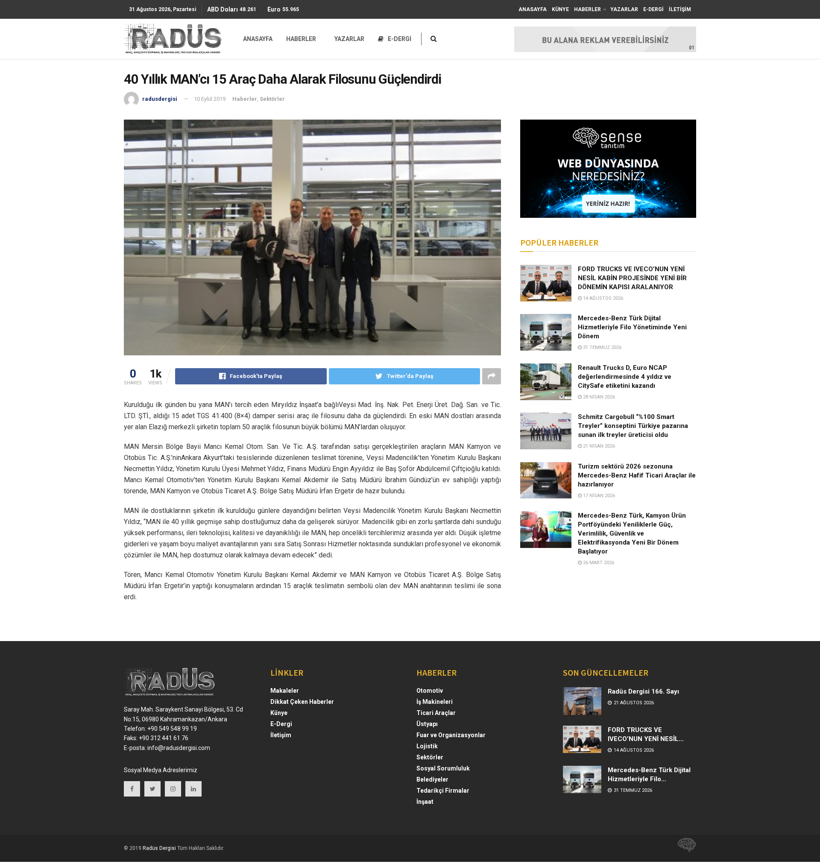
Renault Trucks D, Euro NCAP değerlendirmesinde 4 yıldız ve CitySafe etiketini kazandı (624, 377)
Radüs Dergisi (159, 848)
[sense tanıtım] (684, 848)
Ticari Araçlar (436, 712)
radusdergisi (159, 99)
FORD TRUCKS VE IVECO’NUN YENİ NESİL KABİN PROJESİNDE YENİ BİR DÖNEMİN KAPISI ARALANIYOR (632, 278)
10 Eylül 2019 (210, 99)
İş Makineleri (434, 701)
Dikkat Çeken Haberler (302, 701)
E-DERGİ (653, 9)
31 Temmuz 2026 (601, 347)
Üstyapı (427, 724)
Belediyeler (432, 779)
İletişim (280, 735)
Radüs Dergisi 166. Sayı (643, 691)
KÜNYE (560, 9)
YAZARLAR (624, 9)
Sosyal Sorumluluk (443, 768)
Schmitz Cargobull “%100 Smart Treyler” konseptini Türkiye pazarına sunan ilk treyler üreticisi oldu (633, 426)
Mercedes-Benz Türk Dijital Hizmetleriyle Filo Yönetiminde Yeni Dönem (632, 327)
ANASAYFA (532, 9)
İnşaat (424, 801)
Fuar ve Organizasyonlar (451, 735)
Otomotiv (429, 690)
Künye (278, 712)
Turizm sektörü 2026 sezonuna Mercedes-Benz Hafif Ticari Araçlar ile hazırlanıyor (637, 475)
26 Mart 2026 (598, 562)
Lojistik (427, 746)
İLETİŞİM (680, 9)
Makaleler (284, 690)
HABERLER (587, 9)
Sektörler (272, 99)
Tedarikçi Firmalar (442, 790)
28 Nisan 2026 (598, 397)
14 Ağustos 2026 (602, 298)
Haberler (244, 99)
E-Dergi (281, 724)
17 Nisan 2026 (598, 495)
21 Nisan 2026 (598, 446)
